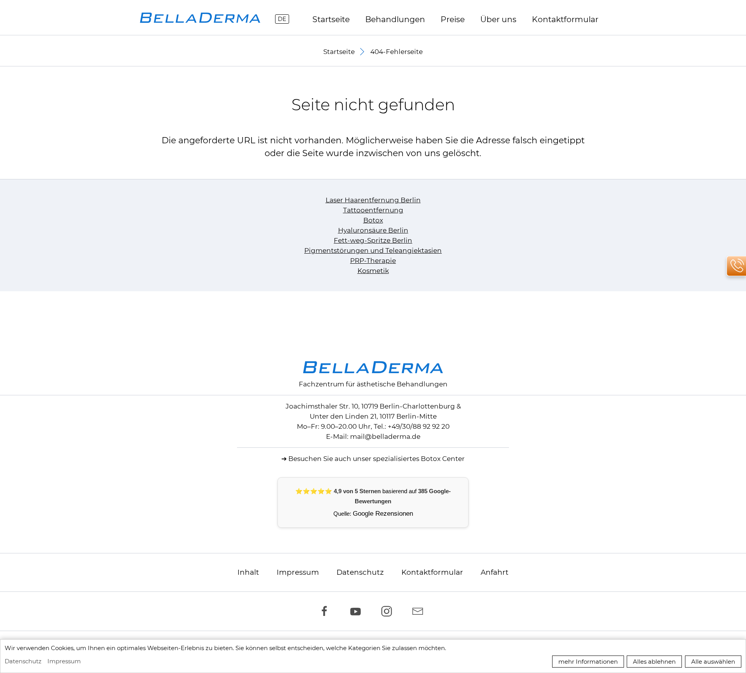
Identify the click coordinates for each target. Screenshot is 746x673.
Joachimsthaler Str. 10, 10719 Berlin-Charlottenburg (370, 406)
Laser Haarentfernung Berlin (373, 200)
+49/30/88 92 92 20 (419, 426)
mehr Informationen (588, 661)
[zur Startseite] (200, 17)
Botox (373, 220)
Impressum (298, 572)
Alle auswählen (713, 661)
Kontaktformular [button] (565, 19)
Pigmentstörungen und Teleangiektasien (373, 250)
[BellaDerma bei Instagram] (388, 611)
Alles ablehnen (654, 661)
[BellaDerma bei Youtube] (357, 611)
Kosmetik (373, 271)
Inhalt (248, 572)
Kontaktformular (432, 572)
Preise (453, 19)
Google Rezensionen (383, 513)
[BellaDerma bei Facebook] (326, 611)
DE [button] (282, 19)
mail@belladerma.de (385, 436)
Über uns (498, 19)
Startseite (331, 19)
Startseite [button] (339, 52)
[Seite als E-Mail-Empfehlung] (419, 611)
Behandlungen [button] (395, 19)
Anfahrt (495, 572)
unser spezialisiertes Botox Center (409, 459)
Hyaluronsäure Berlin (373, 230)
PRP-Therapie (373, 260)
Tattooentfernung (373, 210)
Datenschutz (360, 572)
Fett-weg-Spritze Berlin (373, 240)
